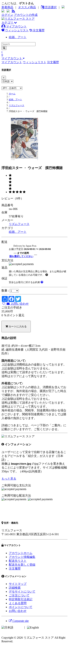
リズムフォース (16, 105)
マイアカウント (16, 26)
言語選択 (50, 7)
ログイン (7, 14)
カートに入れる (17, 326)
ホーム (12, 93)
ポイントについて (20, 607)
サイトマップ (17, 583)
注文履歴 (38, 30)
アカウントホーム (20, 553)
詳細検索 (15, 587)
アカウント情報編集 (22, 556)
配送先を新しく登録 (22, 564)
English (44, 627)
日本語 (18, 627)
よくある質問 (17, 603)
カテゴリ (7, 22)
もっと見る (8, 478)
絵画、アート (17, 37)
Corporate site (20, 620)
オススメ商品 (27, 7)
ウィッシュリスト (16, 30)
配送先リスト (17, 560)
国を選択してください (21, 256)
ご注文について (19, 595)
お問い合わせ (19, 303)
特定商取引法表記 (20, 599)
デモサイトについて (22, 591)
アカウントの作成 (26, 14)
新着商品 (7, 7)
